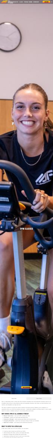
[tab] (14, 398)
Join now (46, 2)
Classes (21, 2)
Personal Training (28, 2)
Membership (36, 2)
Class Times (39, 398)
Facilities (16, 2)
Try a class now (26, 387)
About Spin (14, 398)
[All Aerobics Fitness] (7, 2)
